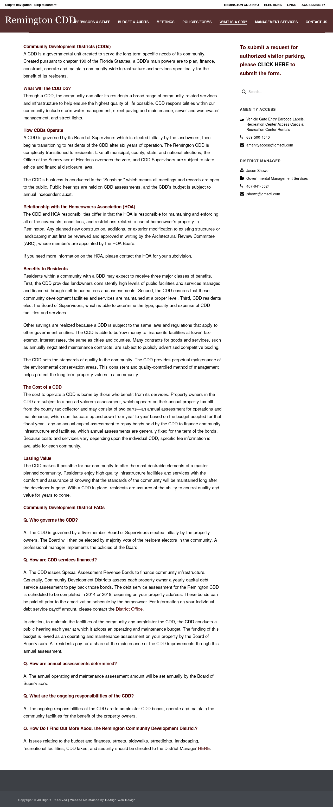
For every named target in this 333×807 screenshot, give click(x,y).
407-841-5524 (258, 186)
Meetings (166, 21)
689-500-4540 (258, 137)
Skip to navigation (18, 4)
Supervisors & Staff (90, 21)
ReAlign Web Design (120, 800)
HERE (204, 748)
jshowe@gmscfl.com (263, 193)
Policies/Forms (197, 21)
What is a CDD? (233, 21)
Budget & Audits (133, 21)
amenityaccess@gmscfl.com (269, 145)
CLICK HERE (273, 64)
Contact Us (316, 21)
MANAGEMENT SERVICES (276, 21)
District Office (129, 608)
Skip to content (45, 4)
